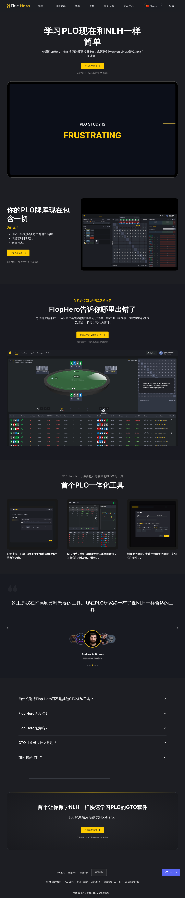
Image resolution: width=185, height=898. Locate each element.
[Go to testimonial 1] (87, 665)
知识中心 (128, 6)
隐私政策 (61, 872)
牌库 (40, 6)
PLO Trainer (82, 882)
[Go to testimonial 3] (92, 665)
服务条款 (72, 872)
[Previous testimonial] (7, 628)
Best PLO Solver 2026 (129, 882)
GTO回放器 (59, 6)
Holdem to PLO (109, 882)
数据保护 (84, 872)
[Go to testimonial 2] (89, 665)
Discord (173, 872)
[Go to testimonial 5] (97, 665)
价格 (92, 6)
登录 (172, 6)
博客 (77, 6)
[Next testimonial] (177, 628)
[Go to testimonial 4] (95, 665)
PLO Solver (69, 882)
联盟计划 (99, 872)
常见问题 (109, 6)
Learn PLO (95, 882)
